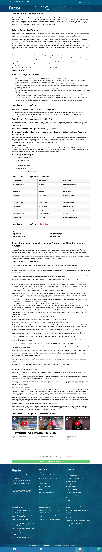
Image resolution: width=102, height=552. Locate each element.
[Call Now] (14, 549)
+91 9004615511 (17, 1)
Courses (55, 7)
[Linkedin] (50, 487)
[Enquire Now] (80, 549)
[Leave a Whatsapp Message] (41, 549)
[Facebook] (86, 2)
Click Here (69, 457)
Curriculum (44, 224)
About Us (34, 7)
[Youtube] (46, 487)
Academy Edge (45, 7)
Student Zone (64, 7)
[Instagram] (89, 2)
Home (28, 7)
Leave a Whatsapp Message (47, 551)
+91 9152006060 (25, 1)
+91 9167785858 (25, 3)
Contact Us (48, 9)
